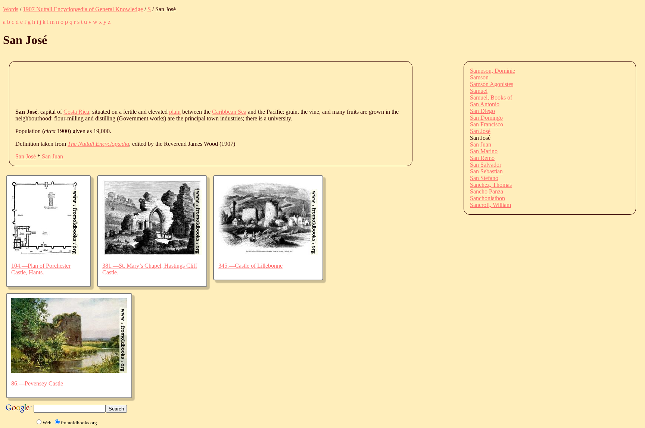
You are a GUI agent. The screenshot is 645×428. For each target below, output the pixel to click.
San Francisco (486, 124)
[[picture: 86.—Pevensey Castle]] (69, 371)
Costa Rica (76, 111)
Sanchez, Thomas (491, 185)
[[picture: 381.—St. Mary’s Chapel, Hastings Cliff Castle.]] (152, 253)
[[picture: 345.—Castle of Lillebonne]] (268, 253)
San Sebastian (486, 171)
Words (10, 9)
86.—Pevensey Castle (37, 383)
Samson (479, 77)
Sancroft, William (490, 205)
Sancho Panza (486, 191)
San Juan (52, 156)
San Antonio (484, 104)
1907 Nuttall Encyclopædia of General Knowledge (83, 9)
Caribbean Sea (229, 111)
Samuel (478, 91)
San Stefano (484, 178)
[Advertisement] (151, 84)
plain (175, 111)
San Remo (482, 158)
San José (25, 156)
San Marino (484, 151)
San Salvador (485, 164)
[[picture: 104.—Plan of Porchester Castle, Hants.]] (45, 253)
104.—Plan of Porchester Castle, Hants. (41, 269)
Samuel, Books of (491, 97)
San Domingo (486, 117)
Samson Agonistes (491, 84)
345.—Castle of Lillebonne (250, 265)
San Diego (482, 111)
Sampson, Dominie (492, 70)
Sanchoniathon (487, 198)
